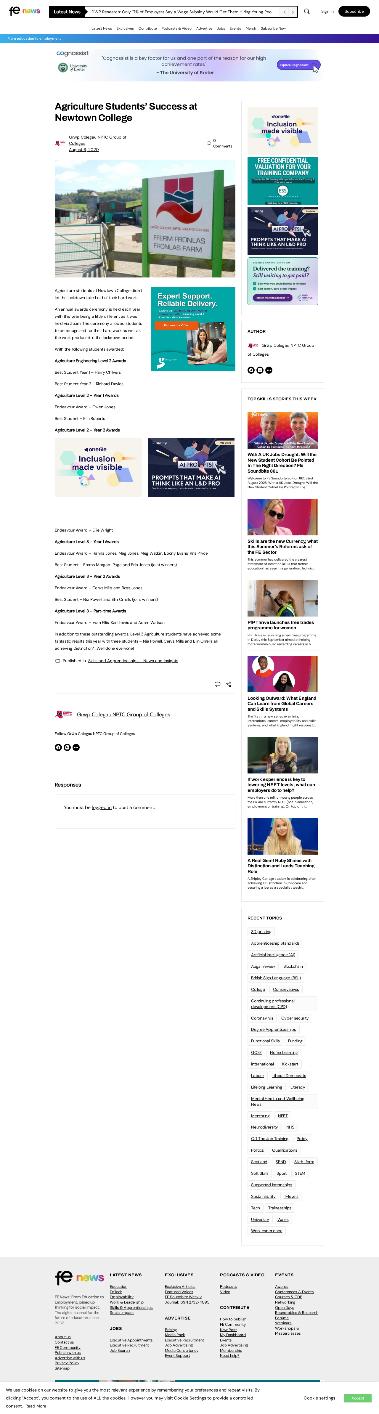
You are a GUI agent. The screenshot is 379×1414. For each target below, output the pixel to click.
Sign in (327, 11)
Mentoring (260, 1115)
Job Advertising (179, 1345)
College (258, 989)
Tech (255, 1208)
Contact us (64, 1342)
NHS (290, 1127)
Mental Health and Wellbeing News (277, 1101)
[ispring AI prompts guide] (191, 493)
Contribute (148, 28)
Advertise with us (70, 1357)
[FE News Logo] (24, 11)
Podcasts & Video (177, 28)
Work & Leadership (127, 1302)
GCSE (256, 1052)
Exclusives (125, 28)
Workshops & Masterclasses (288, 1331)
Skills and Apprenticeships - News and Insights (133, 660)
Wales (283, 1219)
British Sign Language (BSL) (276, 977)
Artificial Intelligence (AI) (273, 954)
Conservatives (286, 989)
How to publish (233, 1319)
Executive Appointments (131, 1340)
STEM (300, 1173)
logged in (102, 807)
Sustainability (263, 1196)
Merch (251, 28)
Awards (281, 1286)
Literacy (297, 1087)
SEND (281, 1161)
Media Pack (175, 1334)
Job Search (120, 1350)
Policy (302, 1138)
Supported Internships (271, 1184)
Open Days (284, 1307)
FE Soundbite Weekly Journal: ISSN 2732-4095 (187, 1299)
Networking (285, 1302)
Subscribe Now (273, 28)
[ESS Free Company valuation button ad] (283, 180)
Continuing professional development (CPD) (272, 1003)
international (262, 1064)
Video (225, 1291)
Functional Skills (265, 1041)
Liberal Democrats (289, 1075)
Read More (35, 1406)
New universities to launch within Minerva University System (148, 12)
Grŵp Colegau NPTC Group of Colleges (123, 714)
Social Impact (122, 1312)
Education (118, 1286)
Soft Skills (259, 1173)
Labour (257, 1075)
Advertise (204, 28)
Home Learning (284, 1052)
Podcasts (228, 1286)
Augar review (263, 966)
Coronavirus (262, 1018)
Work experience (266, 1230)
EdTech (116, 1291)
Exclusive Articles (180, 1286)
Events (235, 28)
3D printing (261, 931)
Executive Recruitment (129, 1345)
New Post (228, 1329)
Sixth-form (304, 1161)
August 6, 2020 (84, 149)
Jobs (221, 28)
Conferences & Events (294, 1291)
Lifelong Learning (266, 1087)
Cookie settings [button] (319, 1398)
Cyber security (295, 1018)
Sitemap (62, 1368)
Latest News (101, 28)
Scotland (259, 1161)
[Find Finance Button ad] (283, 280)
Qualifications (284, 1150)
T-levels (291, 1196)
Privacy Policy (67, 1362)
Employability (122, 1296)
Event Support (177, 1355)
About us (63, 1336)
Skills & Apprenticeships (131, 1307)
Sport (282, 1173)
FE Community (68, 1347)
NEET (283, 1115)
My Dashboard (233, 1334)
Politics (257, 1150)
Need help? (230, 1355)
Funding (295, 1041)
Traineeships (279, 1208)
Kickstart (290, 1064)
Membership (231, 1350)
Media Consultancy (181, 1350)
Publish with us (68, 1352)
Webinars (283, 1322)
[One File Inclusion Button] (98, 493)
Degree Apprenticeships (273, 1029)
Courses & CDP (288, 1296)
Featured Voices (179, 1291)
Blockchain (293, 966)
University (260, 1219)
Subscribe (354, 11)
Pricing (171, 1329)
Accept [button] (357, 1398)
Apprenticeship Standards (275, 943)
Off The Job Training (269, 1138)
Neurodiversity (264, 1127)
